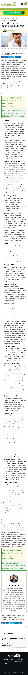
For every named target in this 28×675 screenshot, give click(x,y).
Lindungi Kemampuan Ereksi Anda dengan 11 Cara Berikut (13, 512)
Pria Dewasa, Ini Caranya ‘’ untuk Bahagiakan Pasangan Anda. (13, 113)
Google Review (21, 619)
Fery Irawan (10, 31)
